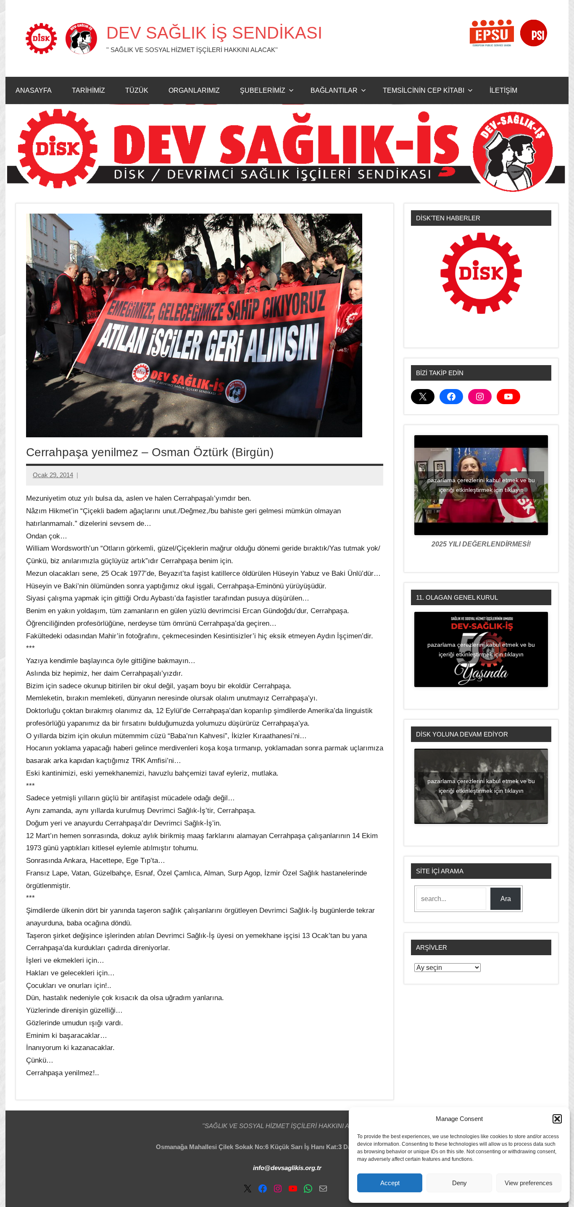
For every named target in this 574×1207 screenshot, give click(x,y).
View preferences (529, 1182)
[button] (557, 1119)
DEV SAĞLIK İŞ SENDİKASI (214, 33)
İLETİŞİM (503, 90)
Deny (459, 1182)
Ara (505, 898)
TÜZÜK (136, 90)
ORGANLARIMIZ (194, 90)
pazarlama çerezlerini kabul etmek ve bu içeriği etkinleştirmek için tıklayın (481, 485)
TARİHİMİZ (88, 90)
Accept (390, 1182)
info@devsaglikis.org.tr (287, 1167)
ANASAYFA (34, 90)
